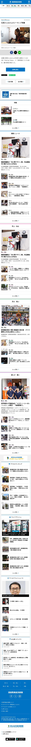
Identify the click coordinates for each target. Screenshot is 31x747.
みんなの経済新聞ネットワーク (15, 726)
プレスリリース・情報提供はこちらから (10, 704)
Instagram (19, 696)
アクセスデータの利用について (9, 706)
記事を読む (15, 69)
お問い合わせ (5, 708)
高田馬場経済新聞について (8, 702)
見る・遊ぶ (13, 5)
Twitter (15, 696)
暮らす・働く (24, 5)
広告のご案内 (5, 711)
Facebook (11, 696)
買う (19, 5)
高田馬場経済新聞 (15, 2)
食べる (8, 5)
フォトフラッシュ (5, 19)
